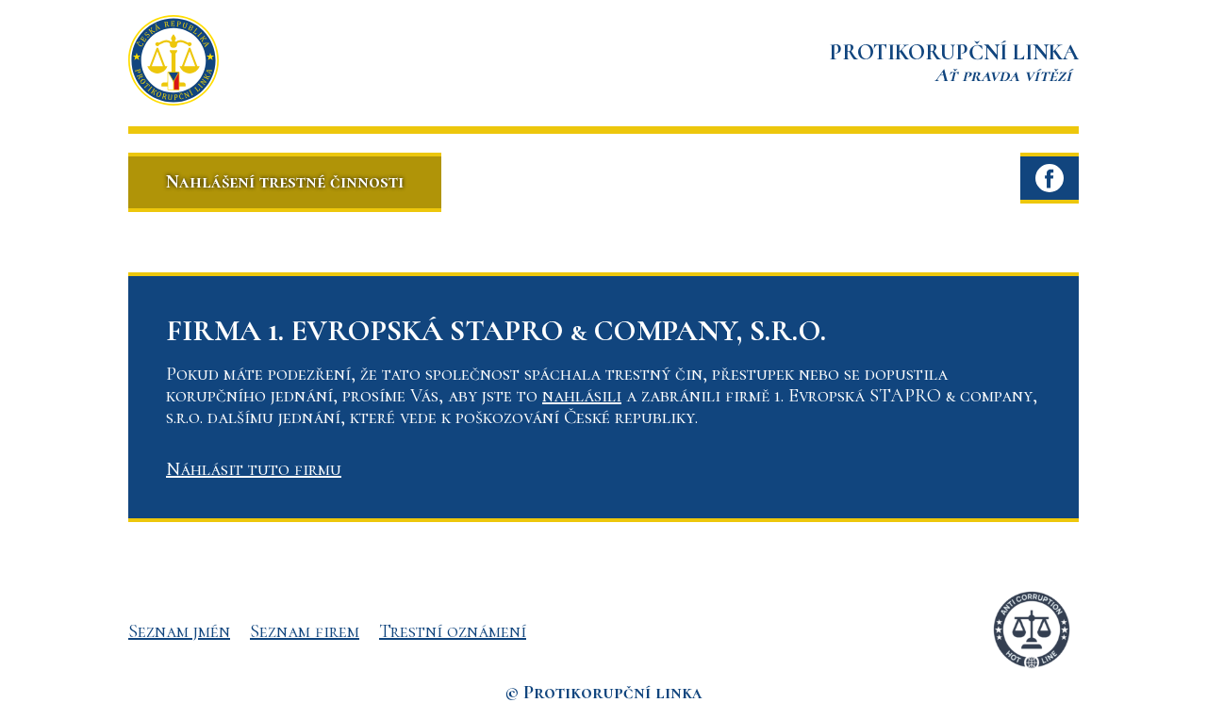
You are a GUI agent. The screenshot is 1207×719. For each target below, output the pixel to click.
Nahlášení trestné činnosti (285, 182)
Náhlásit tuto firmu (253, 469)
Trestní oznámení (452, 631)
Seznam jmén (179, 631)
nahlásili (581, 395)
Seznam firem (304, 631)
